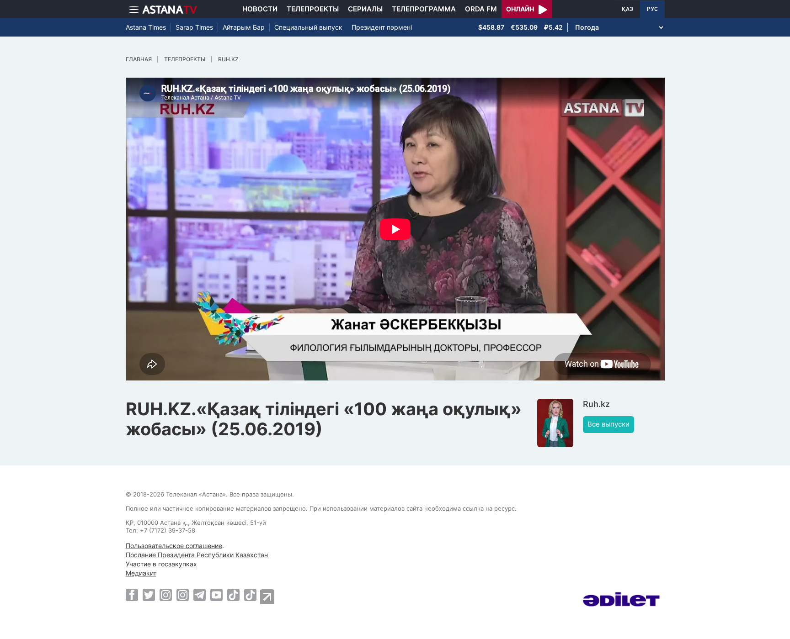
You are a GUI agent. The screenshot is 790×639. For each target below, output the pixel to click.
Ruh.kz (228, 59)
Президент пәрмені (382, 27)
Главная (139, 59)
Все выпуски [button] (608, 424)
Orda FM (481, 9)
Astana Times (146, 27)
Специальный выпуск (308, 27)
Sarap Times (194, 27)
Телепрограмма (424, 9)
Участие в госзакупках (161, 564)
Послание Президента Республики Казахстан (197, 555)
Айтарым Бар (244, 27)
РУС (652, 9)
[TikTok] (233, 595)
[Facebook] (131, 595)
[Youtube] (216, 595)
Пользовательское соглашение (174, 545)
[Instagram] (166, 595)
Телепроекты (313, 9)
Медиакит (141, 573)
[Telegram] (199, 595)
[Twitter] (149, 595)
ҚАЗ (627, 9)
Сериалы (365, 9)
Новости (260, 9)
